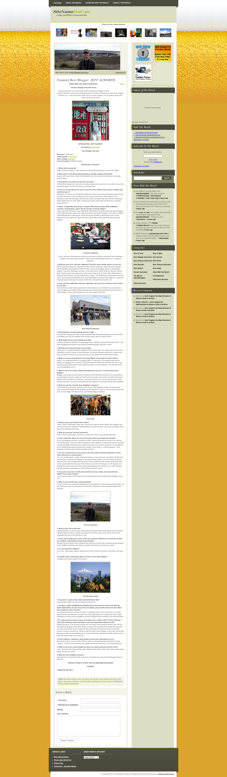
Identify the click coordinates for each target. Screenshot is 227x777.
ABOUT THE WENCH (73, 3)
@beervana (72, 157)
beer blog (85, 679)
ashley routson (71, 679)
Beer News (157, 261)
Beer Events (157, 257)
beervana (67, 681)
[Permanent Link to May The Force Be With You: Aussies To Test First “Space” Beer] (165, 32)
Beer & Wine (157, 253)
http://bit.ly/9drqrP (142, 217)
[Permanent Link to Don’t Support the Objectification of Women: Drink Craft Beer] (61, 32)
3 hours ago (163, 198)
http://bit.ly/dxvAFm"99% (158, 234)
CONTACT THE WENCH (121, 3)
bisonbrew (141, 219)
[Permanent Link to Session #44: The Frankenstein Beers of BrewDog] (150, 32)
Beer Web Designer (61, 757)
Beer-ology (157, 268)
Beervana (71, 159)
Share (122, 84)
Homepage (57, 3)
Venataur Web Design (166, 774)
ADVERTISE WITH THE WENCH (97, 3)
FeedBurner (157, 162)
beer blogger (94, 679)
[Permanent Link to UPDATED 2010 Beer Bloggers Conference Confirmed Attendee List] (76, 32)
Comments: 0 (120, 73)
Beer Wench (138, 268)
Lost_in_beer (145, 212)
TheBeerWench (143, 225)
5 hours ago (148, 230)
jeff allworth (96, 681)
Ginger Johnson (142, 302)
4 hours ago (140, 209)
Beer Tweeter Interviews (162, 265)
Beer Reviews (139, 265)
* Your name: (62, 700)
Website (60, 710)
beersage (155, 198)
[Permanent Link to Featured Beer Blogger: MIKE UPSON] (121, 32)
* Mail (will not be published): (67, 705)
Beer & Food (138, 253)
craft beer (75, 681)
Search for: (139, 172)
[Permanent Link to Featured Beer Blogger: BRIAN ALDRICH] (91, 32)
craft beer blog (85, 681)
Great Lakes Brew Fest (62, 760)
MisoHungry (164, 238)
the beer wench (106, 681)
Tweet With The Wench (145, 185)
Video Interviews (140, 283)
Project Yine (58, 763)
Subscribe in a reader (141, 140)
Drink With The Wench (92, 14)
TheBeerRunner (143, 196)
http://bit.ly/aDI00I (142, 194)
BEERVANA (95, 147)
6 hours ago (140, 240)
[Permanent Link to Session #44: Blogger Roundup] (135, 32)
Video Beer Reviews (160, 279)
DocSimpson (156, 196)
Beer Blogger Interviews (143, 257)
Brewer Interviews (140, 272)
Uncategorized (158, 276)
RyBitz (155, 223)
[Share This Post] (65, 671)
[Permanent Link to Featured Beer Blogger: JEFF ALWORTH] (106, 32)
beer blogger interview (108, 679)
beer (79, 679)
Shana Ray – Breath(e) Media (65, 766)
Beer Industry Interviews (143, 261)
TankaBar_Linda (143, 198)
